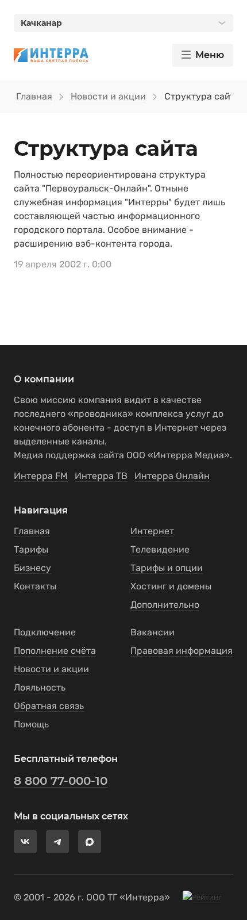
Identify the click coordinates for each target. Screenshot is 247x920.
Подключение (45, 632)
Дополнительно (164, 604)
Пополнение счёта (55, 650)
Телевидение (160, 549)
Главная (34, 96)
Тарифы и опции (166, 567)
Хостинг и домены (170, 586)
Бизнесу (32, 567)
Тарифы (31, 549)
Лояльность (39, 687)
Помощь (31, 724)
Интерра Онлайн (172, 475)
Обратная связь (49, 705)
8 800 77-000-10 (60, 781)
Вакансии (152, 632)
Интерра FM (41, 475)
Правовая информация (181, 650)
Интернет (152, 531)
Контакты (35, 586)
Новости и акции (108, 96)
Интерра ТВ (101, 475)
